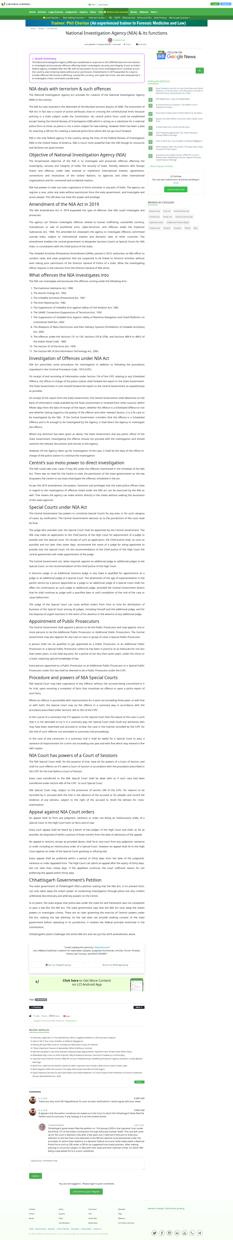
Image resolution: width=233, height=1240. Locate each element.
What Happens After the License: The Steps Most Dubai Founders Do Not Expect (68, 1069)
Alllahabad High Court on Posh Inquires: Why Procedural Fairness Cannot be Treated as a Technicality (78, 1055)
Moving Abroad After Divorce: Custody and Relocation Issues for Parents (65, 1044)
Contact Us (97, 1229)
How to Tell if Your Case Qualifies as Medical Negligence (57, 1041)
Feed (61, 1218)
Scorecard (92, 1209)
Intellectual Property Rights (178, 222)
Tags (120, 1214)
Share (128, 44)
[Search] (200, 71)
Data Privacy (160, 17)
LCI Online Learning (126, 1223)
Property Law (154, 228)
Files (100, 12)
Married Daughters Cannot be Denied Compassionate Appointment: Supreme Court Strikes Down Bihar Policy (82, 1051)
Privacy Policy (86, 1229)
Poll (89, 1214)
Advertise (51, 1229)
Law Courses (103, 5)
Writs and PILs (144, 17)
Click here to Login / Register (86, 1191)
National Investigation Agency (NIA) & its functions (116, 33)
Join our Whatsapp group (116, 964)
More (154, 12)
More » (139, 1082)
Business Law (154, 211)
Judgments (71, 12)
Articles (42, 12)
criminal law (41, 999)
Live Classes (52, 17)
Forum (32, 1214)
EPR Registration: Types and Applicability (173, 99)
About (31, 1229)
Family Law (167, 217)
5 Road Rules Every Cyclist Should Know (173, 127)
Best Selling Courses (73, 17)
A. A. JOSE (43, 1098)
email (176, 182)
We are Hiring (40, 1229)
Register (225, 4)
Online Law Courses (117, 12)
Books (134, 12)
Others (187, 228)
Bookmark (142, 44)
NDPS (117, 17)
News (93, 12)
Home (32, 12)
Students (177, 228)
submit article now (175, 189)
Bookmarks (93, 1223)
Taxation (167, 228)
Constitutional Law (181, 211)
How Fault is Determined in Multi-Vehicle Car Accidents (179, 113)
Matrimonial (128, 17)
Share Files (92, 1218)
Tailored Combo (96, 17)
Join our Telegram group (59, 964)
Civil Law (166, 211)
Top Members (64, 1223)
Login (215, 4)
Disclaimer (75, 1229)
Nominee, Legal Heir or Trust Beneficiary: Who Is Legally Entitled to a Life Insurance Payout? (74, 1037)
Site (93, 5)
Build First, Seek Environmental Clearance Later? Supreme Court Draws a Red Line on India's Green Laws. (80, 1065)
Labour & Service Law (184, 217)
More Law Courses (178, 17)
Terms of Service (63, 1229)
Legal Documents (156, 222)
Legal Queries (55, 12)
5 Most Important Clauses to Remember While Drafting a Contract (62, 1048)
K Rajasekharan (119, 40)
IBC (110, 17)
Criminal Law (45, 1021)
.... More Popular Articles (160, 166)
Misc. (196, 228)
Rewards (121, 1209)
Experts (84, 12)
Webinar (144, 12)
